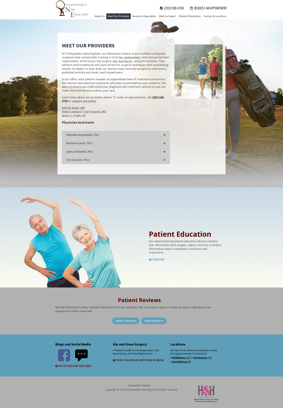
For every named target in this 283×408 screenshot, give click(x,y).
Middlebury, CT (181, 357)
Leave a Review (125, 321)
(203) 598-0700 (173, 8)
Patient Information (190, 16)
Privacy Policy (135, 385)
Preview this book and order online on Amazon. (139, 360)
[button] (116, 135)
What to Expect (167, 16)
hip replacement (129, 57)
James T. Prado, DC (74, 115)
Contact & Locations (215, 16)
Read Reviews (153, 321)
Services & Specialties (144, 16)
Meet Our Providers (118, 16)
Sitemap (146, 385)
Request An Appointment (210, 8)
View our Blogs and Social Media (74, 366)
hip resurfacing (122, 61)
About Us (100, 16)
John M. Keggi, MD (73, 107)
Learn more (158, 259)
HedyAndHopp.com (211, 401)
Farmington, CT (202, 357)
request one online (84, 101)
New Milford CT (181, 361)
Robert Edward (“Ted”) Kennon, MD (84, 111)
